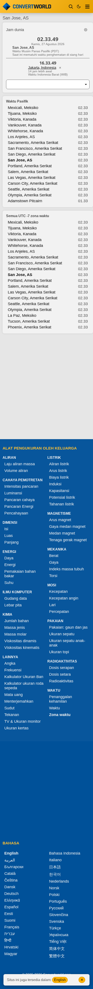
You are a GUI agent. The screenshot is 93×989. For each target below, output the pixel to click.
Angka (9, 663)
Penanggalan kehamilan (60, 699)
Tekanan (11, 715)
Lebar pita (13, 605)
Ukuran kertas (16, 728)
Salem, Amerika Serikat (28, 172)
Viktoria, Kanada (22, 119)
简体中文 (57, 948)
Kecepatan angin (63, 598)
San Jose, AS (20, 160)
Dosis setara (60, 674)
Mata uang (13, 694)
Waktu (54, 708)
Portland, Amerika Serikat (30, 166)
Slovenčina (58, 915)
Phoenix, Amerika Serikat (29, 327)
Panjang (11, 542)
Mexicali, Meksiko (23, 108)
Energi (10, 565)
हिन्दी (7, 940)
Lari (52, 605)
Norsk (54, 888)
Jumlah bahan (16, 621)
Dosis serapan (61, 668)
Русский (56, 908)
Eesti (8, 914)
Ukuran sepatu (61, 634)
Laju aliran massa (19, 464)
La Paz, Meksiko (22, 315)
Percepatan (59, 611)
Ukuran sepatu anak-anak (67, 643)
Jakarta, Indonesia (42, 67)
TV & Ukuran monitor (22, 721)
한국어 (55, 874)
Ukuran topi (59, 652)
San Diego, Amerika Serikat (31, 154)
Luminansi (13, 493)
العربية (9, 860)
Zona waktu (60, 715)
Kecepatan (58, 591)
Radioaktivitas (61, 681)
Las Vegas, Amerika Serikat (31, 177)
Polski (54, 895)
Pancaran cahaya (19, 500)
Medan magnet (62, 533)
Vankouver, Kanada (25, 125)
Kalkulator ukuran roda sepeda (23, 685)
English (60, 980)
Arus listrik (58, 470)
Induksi (55, 484)
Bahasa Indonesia (64, 853)
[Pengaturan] (86, 30)
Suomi (9, 920)
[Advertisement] (46, 386)
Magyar (10, 954)
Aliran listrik (59, 464)
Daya (8, 558)
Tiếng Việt (57, 941)
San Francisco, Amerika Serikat (35, 148)
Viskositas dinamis (20, 641)
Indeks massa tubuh (66, 569)
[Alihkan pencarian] (71, 6)
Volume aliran (16, 470)
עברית (9, 934)
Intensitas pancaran (21, 486)
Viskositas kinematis (21, 647)
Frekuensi (12, 670)
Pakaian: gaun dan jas (68, 627)
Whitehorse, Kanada (25, 131)
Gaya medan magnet (67, 526)
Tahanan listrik (61, 504)
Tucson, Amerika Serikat (29, 321)
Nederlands (59, 881)
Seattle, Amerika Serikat (28, 189)
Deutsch (11, 893)
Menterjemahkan (18, 701)
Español (11, 907)
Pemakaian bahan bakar (20, 573)
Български (13, 867)
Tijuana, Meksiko (22, 113)
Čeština (11, 880)
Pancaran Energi (18, 506)
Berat (53, 556)
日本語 (55, 867)
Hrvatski (11, 947)
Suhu (8, 582)
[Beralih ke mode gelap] (79, 6)
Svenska (56, 921)
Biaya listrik (59, 477)
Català (10, 873)
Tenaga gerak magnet (68, 540)
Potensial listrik (62, 497)
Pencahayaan (16, 513)
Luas (8, 535)
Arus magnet (60, 520)
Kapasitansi (59, 491)
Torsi (53, 576)
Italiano (55, 860)
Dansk (9, 887)
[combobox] (44, 84)
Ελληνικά (12, 900)
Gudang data (15, 598)
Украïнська (58, 935)
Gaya (53, 562)
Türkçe (55, 928)
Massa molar (15, 634)
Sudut (9, 708)
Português (58, 901)
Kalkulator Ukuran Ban (23, 677)
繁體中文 (57, 956)
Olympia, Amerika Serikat (29, 195)
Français (11, 927)
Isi (6, 529)
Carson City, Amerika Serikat (32, 183)
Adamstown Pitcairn (25, 201)
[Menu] (87, 6)
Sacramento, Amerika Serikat (33, 142)
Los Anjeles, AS (21, 137)
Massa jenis (14, 627)
